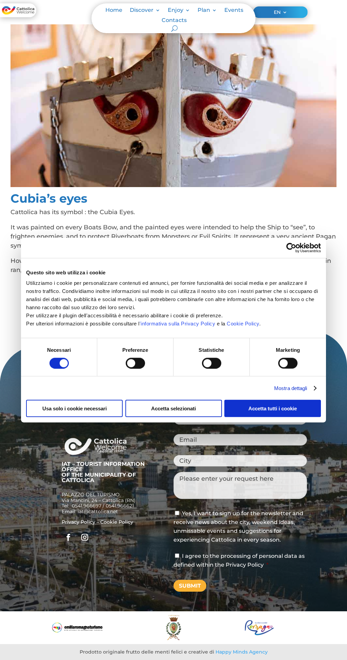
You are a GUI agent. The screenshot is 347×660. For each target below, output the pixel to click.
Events (233, 10)
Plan (204, 10)
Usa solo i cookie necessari (74, 408)
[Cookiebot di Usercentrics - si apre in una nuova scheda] (291, 248)
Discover (142, 10)
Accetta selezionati (173, 408)
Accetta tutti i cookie (272, 408)
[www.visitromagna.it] (259, 633)
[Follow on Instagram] (84, 537)
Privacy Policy (78, 522)
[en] (95, 454)
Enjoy (175, 10)
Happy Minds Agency (242, 652)
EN (277, 12)
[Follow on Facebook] (68, 537)
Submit (190, 586)
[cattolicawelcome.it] (18, 15)
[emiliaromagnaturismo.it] (77, 631)
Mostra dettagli (290, 388)
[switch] (135, 363)
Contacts (174, 20)
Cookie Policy (243, 323)
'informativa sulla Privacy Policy (178, 323)
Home (113, 10)
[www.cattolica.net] (173, 638)
